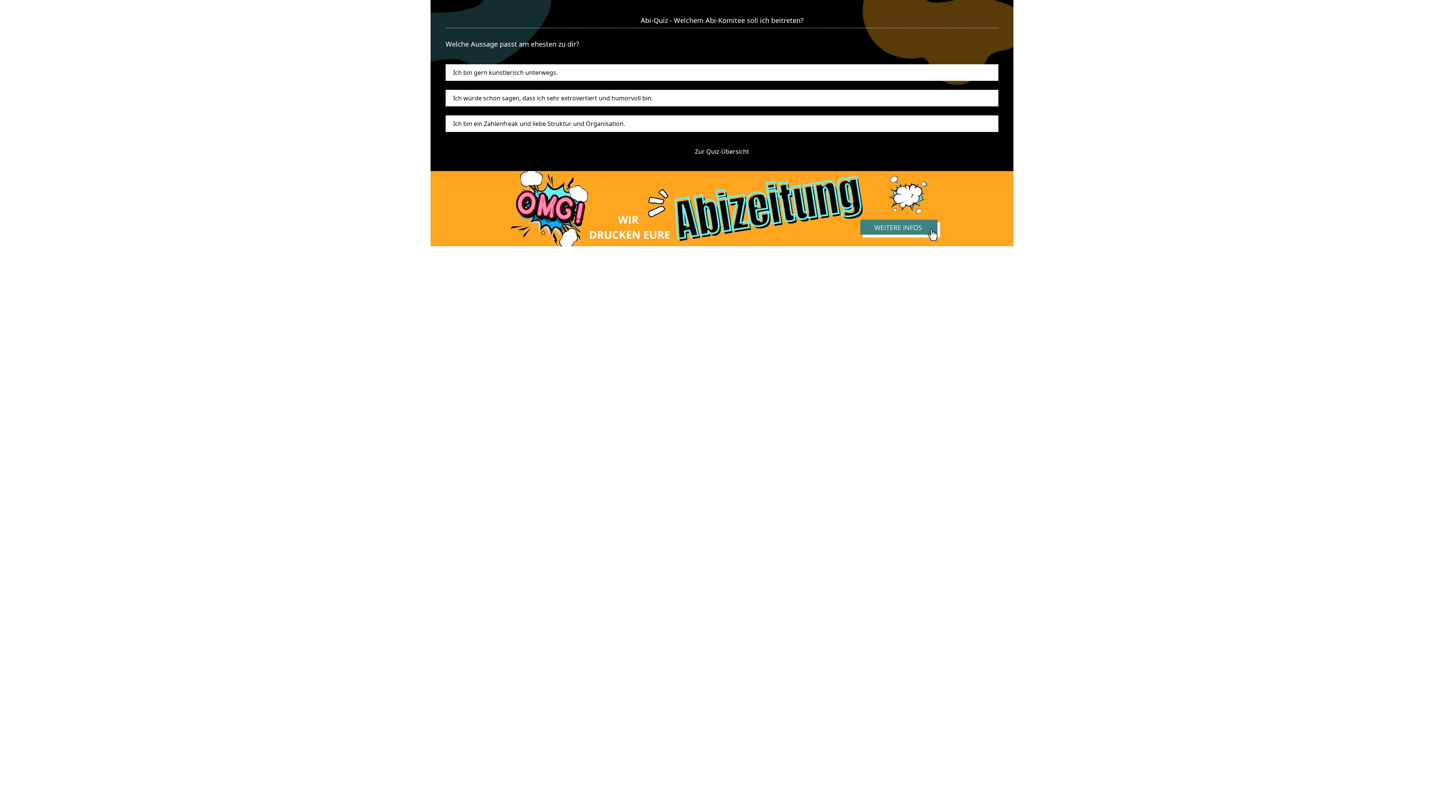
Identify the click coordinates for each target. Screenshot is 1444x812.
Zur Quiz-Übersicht (722, 151)
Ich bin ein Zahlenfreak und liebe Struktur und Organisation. (539, 124)
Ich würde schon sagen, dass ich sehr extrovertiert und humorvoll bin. (553, 98)
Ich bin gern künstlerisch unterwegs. (505, 72)
